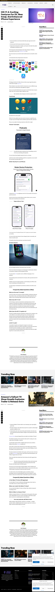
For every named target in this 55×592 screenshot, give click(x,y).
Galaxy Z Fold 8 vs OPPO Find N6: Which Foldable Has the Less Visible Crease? (33, 387)
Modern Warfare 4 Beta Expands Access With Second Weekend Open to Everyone (46, 44)
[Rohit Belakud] (23, 351)
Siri (15, 273)
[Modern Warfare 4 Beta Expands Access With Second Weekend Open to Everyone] (47, 380)
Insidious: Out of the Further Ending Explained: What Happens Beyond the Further (46, 31)
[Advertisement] (23, 33)
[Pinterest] (2, 33)
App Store (19, 83)
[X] (2, 31)
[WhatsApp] (2, 35)
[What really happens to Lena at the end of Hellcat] (20, 380)
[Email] (2, 39)
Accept (36, 588)
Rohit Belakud (23, 354)
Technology (3, 9)
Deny (43, 588)
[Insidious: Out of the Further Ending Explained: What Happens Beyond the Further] (7, 380)
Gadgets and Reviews (42, 38)
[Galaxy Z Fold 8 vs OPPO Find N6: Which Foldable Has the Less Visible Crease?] (34, 380)
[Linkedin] (2, 37)
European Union (22, 51)
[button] (53, 581)
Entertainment (41, 29)
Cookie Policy (42, 590)
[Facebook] (2, 29)
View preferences (50, 588)
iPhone (15, 193)
